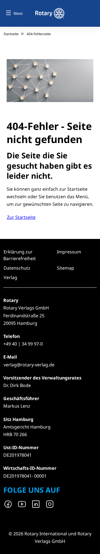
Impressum (69, 252)
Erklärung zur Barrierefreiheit (19, 255)
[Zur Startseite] (50, 13)
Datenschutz (17, 268)
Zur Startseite (21, 217)
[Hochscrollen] (90, 544)
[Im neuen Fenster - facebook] (8, 504)
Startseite (11, 34)
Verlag (10, 277)
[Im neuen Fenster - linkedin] (36, 504)
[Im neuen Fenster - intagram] (49, 504)
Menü (18, 13)
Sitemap (65, 268)
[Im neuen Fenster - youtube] (22, 504)
